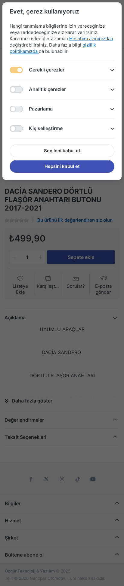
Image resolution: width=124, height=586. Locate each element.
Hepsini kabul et (62, 166)
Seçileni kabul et (62, 150)
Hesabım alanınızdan (91, 38)
